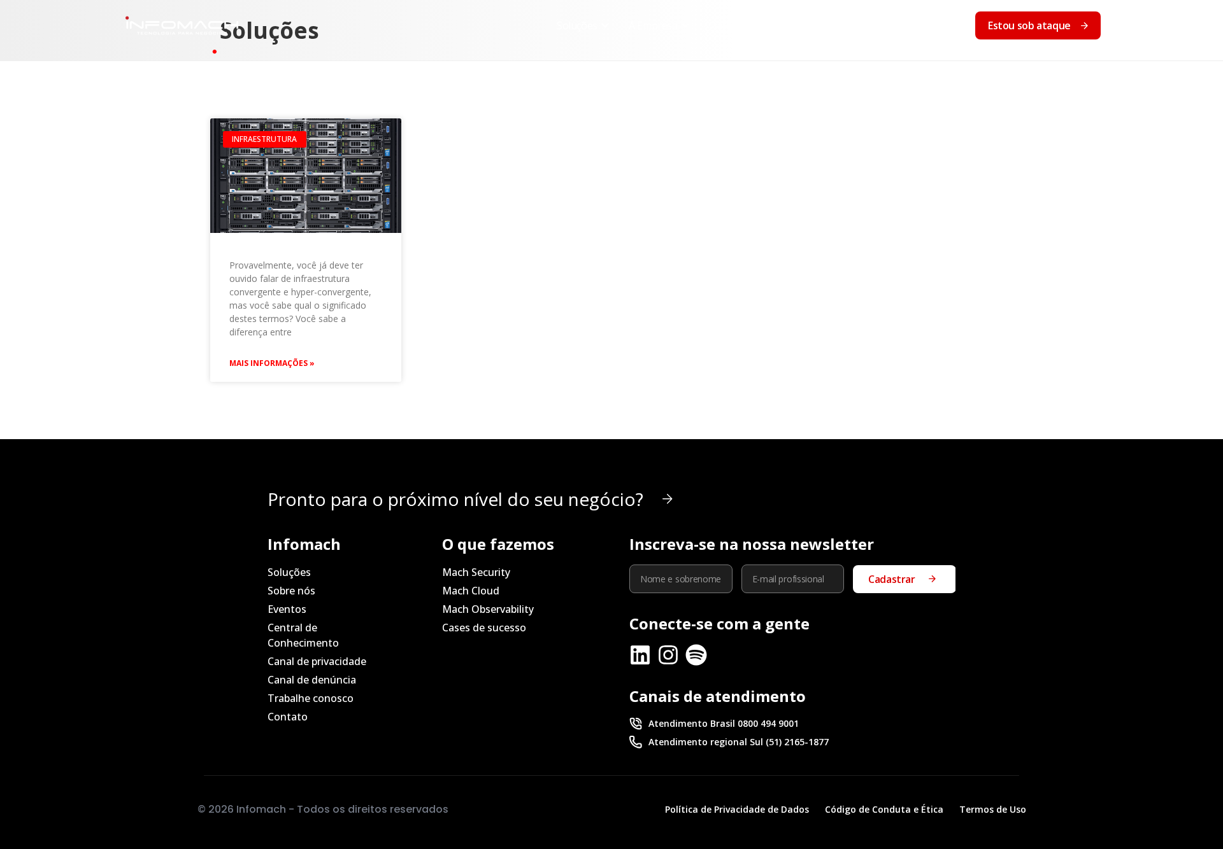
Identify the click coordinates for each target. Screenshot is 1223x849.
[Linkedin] (640, 655)
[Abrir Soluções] (605, 25)
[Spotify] (696, 655)
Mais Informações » (272, 363)
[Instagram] (668, 655)
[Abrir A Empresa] (685, 25)
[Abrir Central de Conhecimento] (877, 25)
